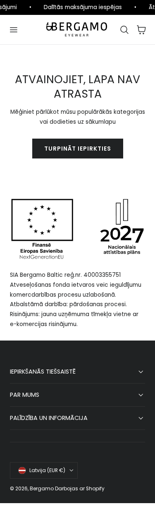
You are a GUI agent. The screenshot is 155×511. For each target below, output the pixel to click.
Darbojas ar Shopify (80, 488)
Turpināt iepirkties (77, 149)
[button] (13, 29)
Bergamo (42, 488)
